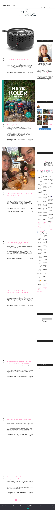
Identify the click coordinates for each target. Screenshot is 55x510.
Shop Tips (22, 72)
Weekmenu (14, 258)
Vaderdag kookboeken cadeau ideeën (19, 125)
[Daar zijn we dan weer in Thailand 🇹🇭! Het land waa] (50, 117)
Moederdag (24, 434)
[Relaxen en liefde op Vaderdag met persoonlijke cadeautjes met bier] (18, 276)
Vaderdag (8, 73)
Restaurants (15, 211)
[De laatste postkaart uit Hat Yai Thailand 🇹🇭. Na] (39, 117)
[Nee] (53, 507)
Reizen (11, 211)
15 (29, 72)
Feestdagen (16, 305)
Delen (40, 227)
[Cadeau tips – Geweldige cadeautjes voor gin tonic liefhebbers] (18, 457)
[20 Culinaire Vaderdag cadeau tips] (18, 40)
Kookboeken (19, 139)
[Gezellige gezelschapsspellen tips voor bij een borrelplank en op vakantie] (18, 335)
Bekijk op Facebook (39, 226)
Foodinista (42, 170)
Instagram (49, 72)
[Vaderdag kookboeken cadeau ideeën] (18, 101)
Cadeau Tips (11, 72)
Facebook (46, 72)
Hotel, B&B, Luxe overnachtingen (16, 209)
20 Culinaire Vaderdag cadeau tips (18, 59)
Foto (40, 224)
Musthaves (18, 72)
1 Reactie (31, 73)
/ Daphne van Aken (13, 73)
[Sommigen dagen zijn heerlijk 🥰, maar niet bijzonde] (45, 117)
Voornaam (40, 317)
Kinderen (18, 376)
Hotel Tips (8, 209)
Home (15, 72)
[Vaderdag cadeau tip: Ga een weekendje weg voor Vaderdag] (18, 168)
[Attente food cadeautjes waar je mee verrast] (18, 400)
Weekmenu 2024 (19, 258)
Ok (27, 508)
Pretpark (8, 211)
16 (29, 139)
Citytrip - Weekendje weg (18, 208)
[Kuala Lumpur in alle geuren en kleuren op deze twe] (50, 122)
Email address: (40, 320)
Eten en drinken (16, 434)
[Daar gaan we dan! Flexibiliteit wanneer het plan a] (45, 111)
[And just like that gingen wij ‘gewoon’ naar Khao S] (39, 111)
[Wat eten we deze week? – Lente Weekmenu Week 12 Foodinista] (18, 228)
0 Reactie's (31, 140)
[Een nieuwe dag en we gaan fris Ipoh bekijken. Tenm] (39, 122)
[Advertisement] (46, 30)
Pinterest (39, 73)
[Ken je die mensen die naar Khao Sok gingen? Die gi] (50, 111)
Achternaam (40, 318)
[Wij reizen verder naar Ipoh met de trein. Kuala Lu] (45, 122)
